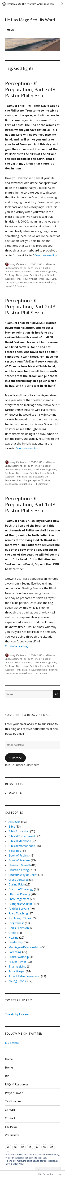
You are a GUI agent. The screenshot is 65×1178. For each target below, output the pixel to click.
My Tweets (12, 1043)
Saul (53, 282)
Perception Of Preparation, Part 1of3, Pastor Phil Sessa (31, 504)
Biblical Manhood (19, 841)
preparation (34, 282)
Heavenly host (29, 278)
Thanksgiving (17, 966)
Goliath (51, 275)
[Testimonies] (44, 1147)
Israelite (33, 476)
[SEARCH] (56, 694)
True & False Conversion (24, 976)
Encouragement (13, 267)
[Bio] (23, 1147)
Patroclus (22, 480)
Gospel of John (13, 278)
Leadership (15, 942)
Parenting (14, 952)
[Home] (8, 1147)
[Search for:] (29, 694)
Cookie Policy (17, 1163)
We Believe (12, 1135)
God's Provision (18, 928)
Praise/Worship (18, 957)
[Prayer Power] (37, 1147)
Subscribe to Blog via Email (27, 715)
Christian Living (18, 870)
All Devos (50, 264)
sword (8, 286)
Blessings (14, 851)
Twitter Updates (19, 1000)
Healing (13, 937)
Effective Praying (19, 894)
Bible (11, 826)
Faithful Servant (18, 908)
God (31, 275)
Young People (17, 981)
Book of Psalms (18, 855)
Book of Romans (19, 860)
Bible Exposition (18, 831)
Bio (7, 1076)
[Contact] (52, 1147)
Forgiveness (16, 923)
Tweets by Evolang (17, 1014)
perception (10, 282)
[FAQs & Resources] (30, 1147)
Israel (41, 278)
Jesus (48, 278)
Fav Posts (11, 1127)
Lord (54, 278)
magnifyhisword (18, 264)
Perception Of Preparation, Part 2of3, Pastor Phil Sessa (31, 306)
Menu (10, 30)
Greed (12, 933)
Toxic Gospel (16, 971)
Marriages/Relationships (24, 947)
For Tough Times (31, 267)
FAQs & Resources (16, 1084)
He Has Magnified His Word (30, 20)
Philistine (22, 282)
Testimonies (13, 1101)
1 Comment (21, 286)
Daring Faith (16, 884)
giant (25, 275)
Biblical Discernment (21, 836)
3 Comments (42, 673)
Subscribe (15, 758)
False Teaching (18, 913)
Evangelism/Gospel (20, 904)
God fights (40, 275)
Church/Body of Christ (22, 875)
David (36, 271)
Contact (10, 1110)
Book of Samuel (23, 271)
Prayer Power (17, 962)
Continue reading (45, 255)
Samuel (46, 282)
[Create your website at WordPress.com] (32, 4)
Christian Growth (19, 865)
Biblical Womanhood (21, 846)
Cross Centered (18, 880)
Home (9, 1059)
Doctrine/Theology (20, 889)
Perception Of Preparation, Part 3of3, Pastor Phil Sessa (31, 89)
